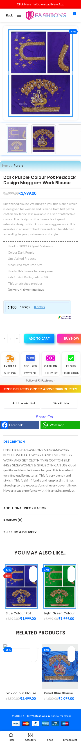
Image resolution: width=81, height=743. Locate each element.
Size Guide (61, 403)
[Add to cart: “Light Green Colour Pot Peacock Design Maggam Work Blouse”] (71, 570)
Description (14, 441)
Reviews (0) (13, 520)
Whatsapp (57, 425)
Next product (76, 165)
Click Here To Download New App (40, 4)
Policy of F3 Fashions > (40, 380)
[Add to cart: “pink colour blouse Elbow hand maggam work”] (33, 650)
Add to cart (39, 338)
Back (9, 15)
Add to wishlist (23, 403)
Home (6, 165)
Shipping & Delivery (19, 532)
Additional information (25, 508)
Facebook (16, 425)
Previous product (67, 165)
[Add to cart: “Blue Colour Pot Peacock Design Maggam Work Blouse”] (33, 570)
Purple (18, 165)
